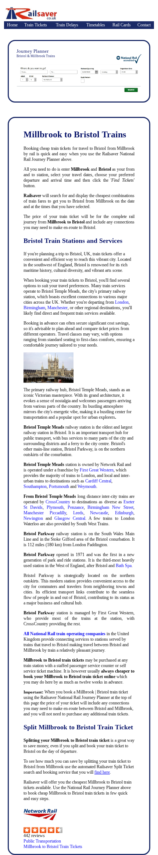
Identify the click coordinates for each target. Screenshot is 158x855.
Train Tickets (35, 24)
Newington (33, 518)
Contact (144, 24)
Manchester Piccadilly (45, 512)
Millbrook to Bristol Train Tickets (53, 846)
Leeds (78, 512)
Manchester (57, 307)
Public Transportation (42, 841)
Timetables (95, 24)
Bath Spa (124, 565)
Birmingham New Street (110, 507)
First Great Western (97, 470)
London (122, 302)
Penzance (76, 507)
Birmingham (34, 307)
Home (12, 24)
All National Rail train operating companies (64, 633)
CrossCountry (58, 501)
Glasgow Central (69, 518)
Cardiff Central (98, 481)
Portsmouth (59, 486)
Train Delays (67, 24)
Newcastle (99, 512)
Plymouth (55, 507)
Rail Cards (121, 24)
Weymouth (87, 486)
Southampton (35, 486)
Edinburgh (124, 512)
